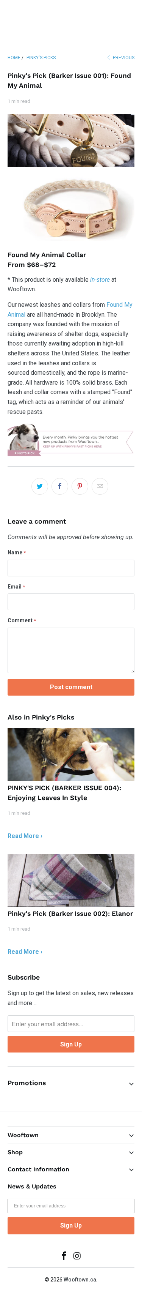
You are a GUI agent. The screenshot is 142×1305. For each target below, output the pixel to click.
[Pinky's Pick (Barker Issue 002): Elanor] (71, 880)
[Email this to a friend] (100, 486)
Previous (123, 57)
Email (16, 587)
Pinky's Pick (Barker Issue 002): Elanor (70, 913)
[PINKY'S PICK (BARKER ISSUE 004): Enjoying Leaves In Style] (71, 754)
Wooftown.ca (80, 1280)
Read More (23, 835)
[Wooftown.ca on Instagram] (77, 1257)
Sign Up (71, 1225)
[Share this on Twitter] (39, 486)
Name (17, 552)
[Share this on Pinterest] (80, 486)
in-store (100, 279)
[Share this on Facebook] (59, 486)
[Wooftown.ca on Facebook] (64, 1257)
